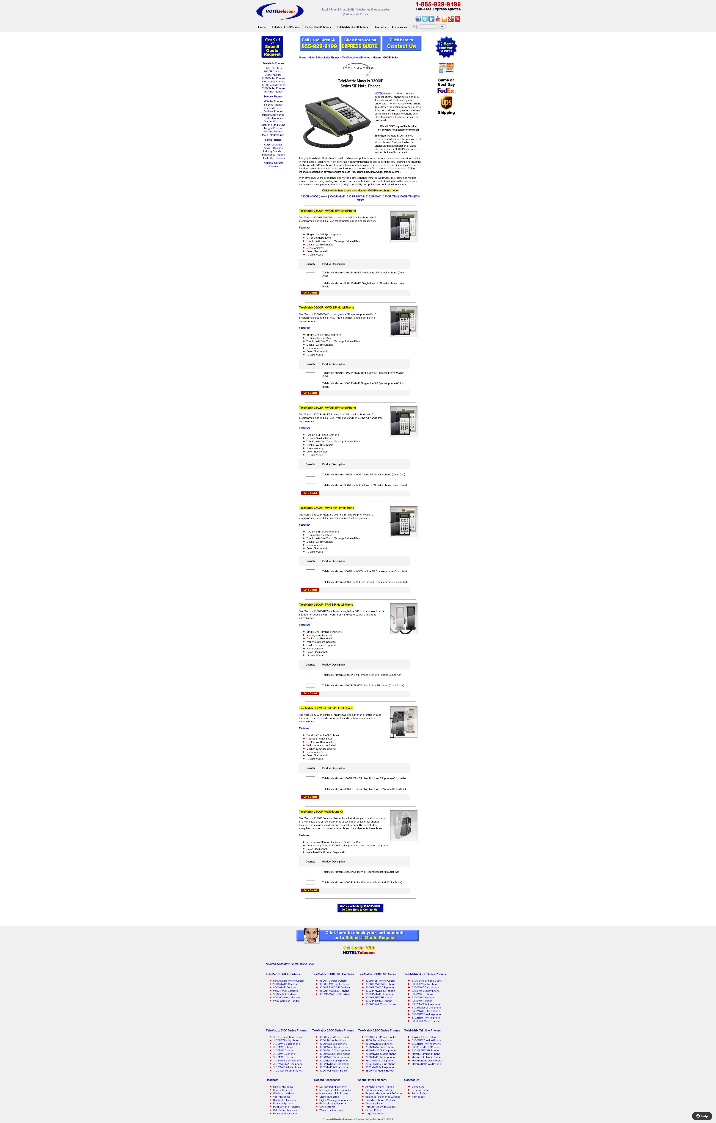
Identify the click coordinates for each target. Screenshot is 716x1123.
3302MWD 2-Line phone (426, 1011)
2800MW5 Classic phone (379, 1047)
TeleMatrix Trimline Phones (422, 1030)
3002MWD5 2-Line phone (334, 1064)
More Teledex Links (273, 135)
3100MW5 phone (283, 1047)
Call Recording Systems (333, 1086)
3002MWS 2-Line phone (333, 1060)
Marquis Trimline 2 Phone (426, 1057)
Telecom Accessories (326, 1080)
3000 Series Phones (273, 85)
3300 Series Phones (273, 78)
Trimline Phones (273, 91)
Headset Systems (283, 1103)
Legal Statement (374, 1113)
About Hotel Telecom (372, 1080)
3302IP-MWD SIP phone (379, 994)
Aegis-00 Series (273, 148)
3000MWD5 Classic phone (334, 1053)
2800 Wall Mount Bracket (379, 1070)
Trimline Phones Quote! (425, 1037)
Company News (374, 1103)
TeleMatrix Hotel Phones (352, 27)
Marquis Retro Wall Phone (426, 1064)
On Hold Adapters (329, 1096)
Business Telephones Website (382, 1096)
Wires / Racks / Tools (331, 1110)
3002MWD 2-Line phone (333, 1067)
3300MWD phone (422, 1001)
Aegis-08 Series (273, 144)
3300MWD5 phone (423, 997)
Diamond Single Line (273, 124)
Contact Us (418, 1086)
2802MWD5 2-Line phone (380, 1064)
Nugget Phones (273, 128)
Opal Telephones (273, 118)
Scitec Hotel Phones (318, 27)
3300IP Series (273, 74)
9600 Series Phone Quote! (288, 980)
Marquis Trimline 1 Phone (426, 1053)
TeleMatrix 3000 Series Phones (333, 1030)
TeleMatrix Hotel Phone (291, 964)
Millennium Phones (273, 114)
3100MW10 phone (283, 1050)
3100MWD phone (283, 1057)
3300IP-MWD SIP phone (379, 987)
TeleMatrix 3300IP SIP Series (377, 974)
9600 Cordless (273, 68)
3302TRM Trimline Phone (426, 1043)
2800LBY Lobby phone (378, 1040)
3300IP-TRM (390, 196)
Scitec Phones (273, 139)
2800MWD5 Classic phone (380, 1053)
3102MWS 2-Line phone (287, 1060)
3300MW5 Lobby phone (426, 990)
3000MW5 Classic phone (333, 1047)
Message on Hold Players (333, 1093)
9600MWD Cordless (285, 987)
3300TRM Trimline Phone (426, 1040)
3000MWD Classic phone (334, 1057)
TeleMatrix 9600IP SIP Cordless (333, 974)
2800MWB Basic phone (379, 1043)
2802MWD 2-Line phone (379, 1067)
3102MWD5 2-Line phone (288, 1064)
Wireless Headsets (284, 1093)
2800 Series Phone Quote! (380, 1037)
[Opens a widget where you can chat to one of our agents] (702, 1116)
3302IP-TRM (406, 196)
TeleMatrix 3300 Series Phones (425, 974)
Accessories (399, 27)
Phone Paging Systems (332, 1103)
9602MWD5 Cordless (285, 990)
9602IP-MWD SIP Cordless (334, 994)
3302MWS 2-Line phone (426, 1004)
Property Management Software (383, 1093)
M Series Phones (273, 101)
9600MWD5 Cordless (285, 984)
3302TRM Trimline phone (426, 1017)
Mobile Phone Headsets (287, 1106)
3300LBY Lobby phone (425, 984)
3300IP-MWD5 (309, 196)
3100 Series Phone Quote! (288, 1037)
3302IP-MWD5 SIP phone (380, 990)
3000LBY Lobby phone (332, 1040)
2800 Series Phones (273, 88)
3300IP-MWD (337, 196)
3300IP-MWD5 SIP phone (380, 984)
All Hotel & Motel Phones (273, 164)
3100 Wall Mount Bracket (287, 1070)
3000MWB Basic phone (333, 1043)
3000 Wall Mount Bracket (333, 1070)
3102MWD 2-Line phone (287, 1067)
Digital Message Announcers (335, 1100)
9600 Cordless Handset (287, 997)
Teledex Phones (273, 96)
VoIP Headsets (281, 1096)
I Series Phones (273, 108)
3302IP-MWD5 (355, 196)
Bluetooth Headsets (284, 1100)
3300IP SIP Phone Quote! (380, 980)
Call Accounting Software (379, 1090)
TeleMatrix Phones (273, 63)
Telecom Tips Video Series (380, 1106)
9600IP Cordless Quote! (333, 980)
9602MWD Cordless (284, 994)
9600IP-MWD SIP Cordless (335, 987)
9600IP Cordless (273, 71)
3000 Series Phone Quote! (334, 1037)
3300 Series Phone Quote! (427, 980)
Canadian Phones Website (380, 1100)
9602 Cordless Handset (286, 1001)
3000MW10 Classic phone (334, 1050)
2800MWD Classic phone (380, 1057)
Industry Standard (273, 151)
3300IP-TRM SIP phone (378, 997)
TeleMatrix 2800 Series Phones (379, 1030)
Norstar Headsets (283, 1086)
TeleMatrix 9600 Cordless (283, 974)
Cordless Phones (273, 111)
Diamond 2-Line (273, 121)
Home (262, 27)
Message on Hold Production (335, 1090)
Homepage (418, 1096)
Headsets (380, 27)
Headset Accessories (285, 1113)
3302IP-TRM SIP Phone (425, 1050)
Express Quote (420, 1090)
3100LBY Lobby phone (286, 1040)
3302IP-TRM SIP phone (378, 1001)
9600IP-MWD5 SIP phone (334, 984)
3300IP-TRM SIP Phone (425, 1047)
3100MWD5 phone (284, 1053)
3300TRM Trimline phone (426, 1014)
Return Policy (419, 1093)
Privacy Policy (373, 1110)
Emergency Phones (273, 154)
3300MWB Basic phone (425, 987)
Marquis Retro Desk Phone (427, 1060)
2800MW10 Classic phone (380, 1050)
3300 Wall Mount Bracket (426, 1021)
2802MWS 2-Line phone (379, 1060)
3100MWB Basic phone (286, 1043)
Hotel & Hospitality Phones (324, 57)
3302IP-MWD (373, 196)
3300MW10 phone (422, 994)
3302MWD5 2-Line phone (427, 1007)
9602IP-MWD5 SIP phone (334, 990)
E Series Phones (273, 104)
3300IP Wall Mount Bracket (380, 1004)
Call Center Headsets (285, 1110)
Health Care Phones (273, 158)
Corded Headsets (283, 1090)
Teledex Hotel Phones (286, 27)
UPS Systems (327, 1106)
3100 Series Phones (273, 81)
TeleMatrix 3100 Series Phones (286, 1030)
